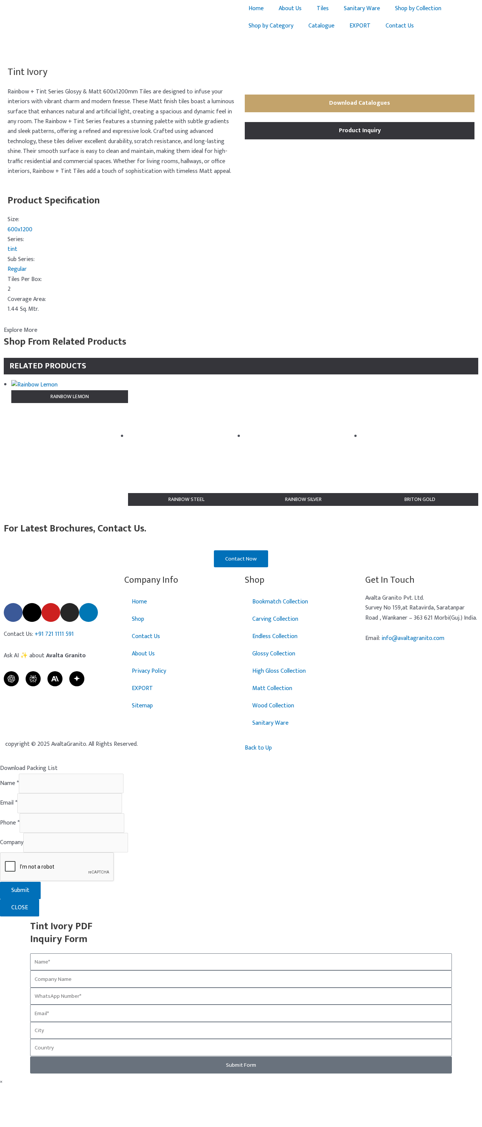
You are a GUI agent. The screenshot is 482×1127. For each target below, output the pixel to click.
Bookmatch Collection (280, 602)
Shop (138, 619)
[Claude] (55, 678)
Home (256, 8)
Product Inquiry (360, 130)
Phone (10, 823)
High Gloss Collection (279, 671)
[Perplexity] (33, 678)
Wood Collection (273, 706)
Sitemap (142, 706)
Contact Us (400, 26)
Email (8, 803)
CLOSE (19, 908)
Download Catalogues (359, 103)
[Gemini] (76, 678)
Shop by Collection (418, 8)
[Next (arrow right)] (469, 563)
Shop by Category (271, 26)
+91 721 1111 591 (54, 634)
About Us (290, 8)
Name (9, 783)
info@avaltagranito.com (412, 638)
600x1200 (20, 229)
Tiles (323, 8)
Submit (20, 890)
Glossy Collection (273, 654)
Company (11, 842)
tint (12, 249)
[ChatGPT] (11, 678)
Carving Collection (275, 619)
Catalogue (321, 26)
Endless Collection (274, 636)
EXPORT (360, 26)
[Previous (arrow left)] (13, 563)
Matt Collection (272, 688)
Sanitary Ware (362, 8)
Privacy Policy (149, 671)
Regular (17, 269)
